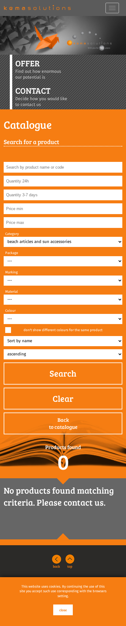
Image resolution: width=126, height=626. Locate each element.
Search (63, 373)
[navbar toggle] (112, 8)
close (63, 610)
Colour (10, 310)
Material (11, 291)
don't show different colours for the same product (63, 330)
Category (12, 234)
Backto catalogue (63, 423)
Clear (63, 398)
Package (11, 253)
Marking (11, 272)
